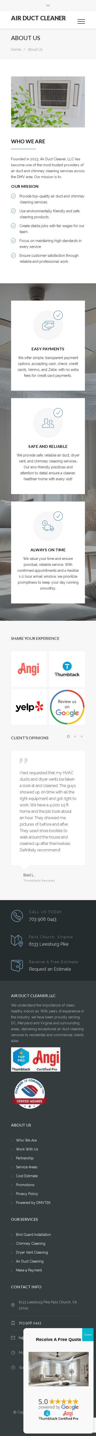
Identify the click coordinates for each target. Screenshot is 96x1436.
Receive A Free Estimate (53, 962)
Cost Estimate (27, 1176)
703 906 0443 (42, 919)
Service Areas (26, 1167)
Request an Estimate (50, 969)
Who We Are (26, 1140)
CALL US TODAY (45, 912)
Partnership (25, 1158)
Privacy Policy (27, 1194)
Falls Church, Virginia (51, 937)
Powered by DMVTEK (33, 1203)
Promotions (25, 1185)
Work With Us (27, 1149)
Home (16, 49)
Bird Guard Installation (33, 1235)
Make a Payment (29, 1270)
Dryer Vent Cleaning (32, 1252)
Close (88, 1334)
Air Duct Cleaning (30, 1261)
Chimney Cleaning (30, 1243)
